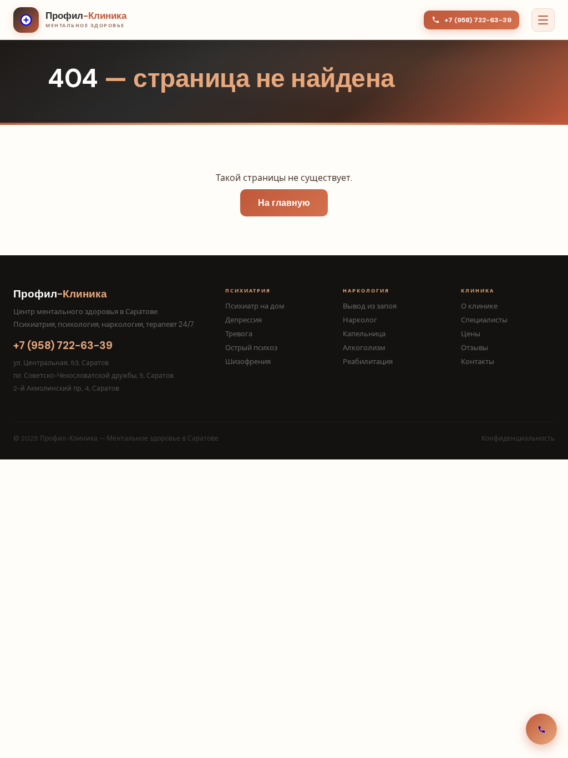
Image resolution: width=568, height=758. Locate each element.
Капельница (364, 333)
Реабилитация (368, 361)
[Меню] (543, 20)
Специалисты (484, 320)
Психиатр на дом (255, 306)
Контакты (477, 361)
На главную (284, 203)
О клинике (479, 306)
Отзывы (474, 347)
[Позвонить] (541, 729)
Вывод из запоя (370, 306)
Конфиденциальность (518, 438)
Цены (470, 333)
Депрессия (243, 320)
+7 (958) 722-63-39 (477, 20)
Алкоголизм (364, 347)
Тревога (238, 333)
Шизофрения (248, 361)
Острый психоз (251, 347)
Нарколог (360, 320)
